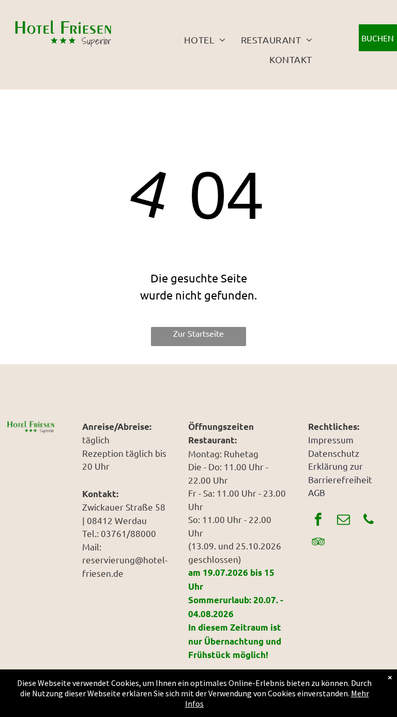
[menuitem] (204, 39)
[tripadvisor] (318, 543)
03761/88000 (128, 533)
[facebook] (318, 521)
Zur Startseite (198, 333)
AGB (316, 492)
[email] (343, 521)
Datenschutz (333, 452)
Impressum (331, 439)
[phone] (368, 521)
